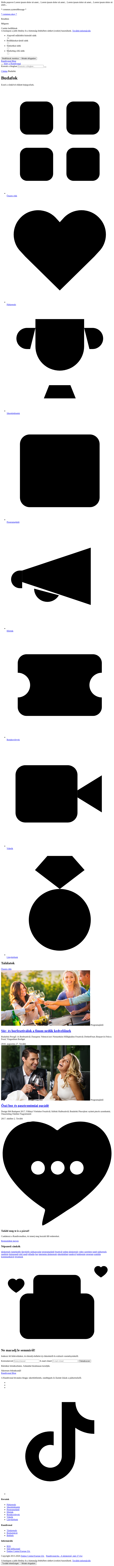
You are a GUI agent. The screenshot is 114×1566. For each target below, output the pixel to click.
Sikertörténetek (13, 1507)
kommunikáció (7, 1257)
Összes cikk (6, 969)
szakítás (97, 1254)
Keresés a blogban (9, 66)
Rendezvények (13, 1514)
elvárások (19, 1257)
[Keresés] (2, 64)
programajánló (48, 1252)
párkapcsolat (35, 1252)
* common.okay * (9, 14)
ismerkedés (16, 1252)
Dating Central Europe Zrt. (18, 1551)
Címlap (4, 71)
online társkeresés (70, 1252)
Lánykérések (12, 1519)
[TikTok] (60, 1494)
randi (94, 1252)
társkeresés (6, 1252)
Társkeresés (12, 1530)
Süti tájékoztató (13, 1549)
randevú (72, 1254)
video (81, 1252)
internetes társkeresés (48, 1254)
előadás (31, 1254)
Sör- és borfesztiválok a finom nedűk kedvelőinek (36, 1031)
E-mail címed (46, 1361)
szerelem (88, 1252)
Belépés (10, 1535)
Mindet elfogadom (29, 58)
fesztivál (58, 1252)
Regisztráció (12, 1533)
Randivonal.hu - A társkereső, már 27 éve (64, 1556)
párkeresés (102, 1252)
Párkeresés (11, 1504)
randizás (4, 1254)
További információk (81, 31)
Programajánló (13, 1509)
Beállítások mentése (10, 58)
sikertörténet (63, 1254)
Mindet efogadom (28, 1563)
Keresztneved (7, 1361)
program (89, 1254)
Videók (10, 1517)
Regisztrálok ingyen (10, 1241)
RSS (9, 1546)
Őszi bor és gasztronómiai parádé (25, 1105)
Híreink (10, 1512)
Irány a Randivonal (12, 63)
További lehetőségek (10, 1563)
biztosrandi (13, 1254)
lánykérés (25, 1252)
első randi (23, 1254)
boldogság (81, 1254)
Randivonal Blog (8, 1373)
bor (36, 1254)
